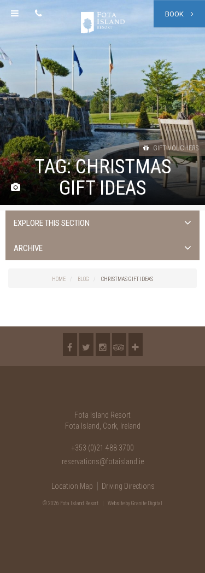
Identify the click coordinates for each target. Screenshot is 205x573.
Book (175, 14)
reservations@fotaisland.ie (103, 461)
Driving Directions (128, 486)
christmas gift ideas (127, 279)
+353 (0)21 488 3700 (102, 447)
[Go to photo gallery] (15, 188)
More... (135, 344)
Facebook (70, 344)
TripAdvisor (119, 344)
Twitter (86, 344)
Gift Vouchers (174, 148)
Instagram (103, 344)
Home (59, 279)
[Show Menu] (14, 13)
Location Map (72, 486)
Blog (83, 279)
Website (116, 503)
